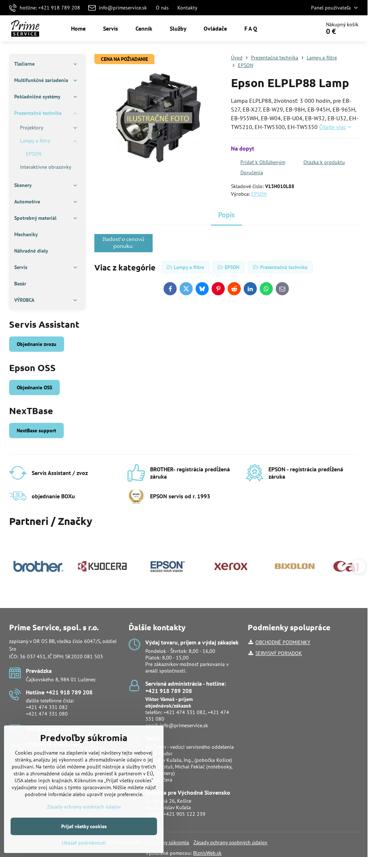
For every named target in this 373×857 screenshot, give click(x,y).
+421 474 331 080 (47, 713)
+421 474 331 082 (47, 707)
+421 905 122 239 (184, 814)
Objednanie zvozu (36, 344)
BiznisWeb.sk (207, 853)
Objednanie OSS (34, 387)
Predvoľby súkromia (167, 842)
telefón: (169, 706)
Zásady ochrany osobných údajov (230, 842)
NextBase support (36, 430)
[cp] (123, 250)
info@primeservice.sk (184, 725)
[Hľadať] (294, 28)
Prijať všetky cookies (84, 826)
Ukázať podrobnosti (84, 843)
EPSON (259, 194)
